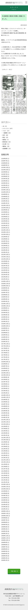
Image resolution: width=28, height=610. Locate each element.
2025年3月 (4, 183)
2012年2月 (4, 455)
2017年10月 (4, 346)
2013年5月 (4, 431)
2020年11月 (4, 283)
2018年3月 (4, 337)
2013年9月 (4, 426)
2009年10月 (4, 516)
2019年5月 (4, 312)
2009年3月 (4, 529)
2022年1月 (4, 252)
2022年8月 (4, 239)
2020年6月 (4, 295)
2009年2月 (4, 531)
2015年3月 (4, 391)
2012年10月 (4, 440)
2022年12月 (4, 230)
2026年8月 (4, 158)
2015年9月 (4, 377)
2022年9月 (4, 237)
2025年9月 (4, 172)
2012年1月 (4, 457)
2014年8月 (4, 402)
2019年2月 (4, 319)
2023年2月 (4, 225)
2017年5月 (4, 355)
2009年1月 (4, 533)
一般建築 (4, 133)
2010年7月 (4, 495)
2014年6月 (4, 406)
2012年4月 (4, 451)
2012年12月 (4, 437)
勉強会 (4, 140)
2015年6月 (4, 384)
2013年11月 (4, 422)
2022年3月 (4, 248)
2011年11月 (4, 462)
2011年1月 (4, 482)
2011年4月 (4, 475)
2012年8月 (4, 442)
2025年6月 (4, 176)
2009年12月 (4, 511)
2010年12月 (4, 484)
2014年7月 (4, 404)
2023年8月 (4, 212)
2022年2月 (4, 250)
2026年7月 (4, 161)
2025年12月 (4, 167)
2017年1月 (4, 359)
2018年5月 (4, 335)
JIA (3, 126)
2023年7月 (4, 214)
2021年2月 (4, 277)
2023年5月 (4, 219)
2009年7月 (4, 520)
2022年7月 (4, 241)
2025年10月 (4, 170)
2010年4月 (4, 502)
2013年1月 (4, 435)
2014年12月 (4, 395)
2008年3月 (4, 556)
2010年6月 (4, 498)
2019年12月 (4, 303)
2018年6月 (4, 332)
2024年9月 (4, 194)
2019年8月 (4, 308)
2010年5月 (4, 500)
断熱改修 (4, 142)
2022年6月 (4, 243)
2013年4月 (4, 433)
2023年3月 (4, 223)
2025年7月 (4, 174)
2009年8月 (4, 518)
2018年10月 (4, 326)
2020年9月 (4, 288)
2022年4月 (4, 245)
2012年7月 (4, 444)
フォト (4, 131)
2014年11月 (4, 397)
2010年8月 (4, 493)
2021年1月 (4, 279)
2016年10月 (4, 362)
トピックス (5, 128)
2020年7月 (4, 292)
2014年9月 (4, 399)
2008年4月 (4, 553)
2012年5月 (4, 449)
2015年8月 (4, 379)
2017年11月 (4, 344)
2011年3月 (4, 478)
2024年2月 (4, 201)
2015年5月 (4, 386)
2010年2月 (4, 507)
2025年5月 (4, 178)
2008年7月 (4, 547)
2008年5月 (4, 551)
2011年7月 (4, 469)
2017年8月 (4, 348)
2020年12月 (4, 281)
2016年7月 (4, 366)
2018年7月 (4, 330)
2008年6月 (4, 549)
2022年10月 (4, 234)
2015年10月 (4, 375)
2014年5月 (4, 408)
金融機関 (4, 148)
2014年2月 (4, 415)
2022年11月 (4, 232)
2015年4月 (4, 388)
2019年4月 (4, 315)
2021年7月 (4, 266)
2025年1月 (4, 187)
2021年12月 (4, 254)
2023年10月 (4, 208)
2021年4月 (4, 272)
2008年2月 (4, 558)
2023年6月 (4, 216)
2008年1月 (4, 560)
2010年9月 (4, 491)
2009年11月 (4, 513)
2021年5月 (4, 270)
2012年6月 (4, 446)
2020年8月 (4, 290)
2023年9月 (4, 210)
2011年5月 (4, 473)
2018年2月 (4, 339)
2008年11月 (4, 538)
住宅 (3, 135)
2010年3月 (4, 504)
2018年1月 (4, 341)
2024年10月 (4, 192)
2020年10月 (4, 286)
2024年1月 (4, 203)
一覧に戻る (13, 571)
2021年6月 (4, 268)
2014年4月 (4, 411)
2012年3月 (4, 453)
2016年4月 (4, 370)
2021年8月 (4, 263)
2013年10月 (4, 424)
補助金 (4, 146)
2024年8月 (4, 196)
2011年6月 (4, 471)
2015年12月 (4, 373)
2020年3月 (4, 301)
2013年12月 (4, 420)
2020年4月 (4, 299)
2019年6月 (4, 310)
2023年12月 (4, 205)
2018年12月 (4, 324)
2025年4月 (4, 181)
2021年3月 (4, 274)
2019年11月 (4, 306)
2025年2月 (4, 185)
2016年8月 (4, 364)
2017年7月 (4, 350)
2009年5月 (4, 524)
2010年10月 (4, 489)
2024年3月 (4, 199)
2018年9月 (4, 328)
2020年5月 (4, 297)
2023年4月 (4, 221)
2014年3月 (4, 413)
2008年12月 (4, 536)
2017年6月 (4, 353)
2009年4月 (4, 527)
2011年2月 (4, 480)
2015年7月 (4, 382)
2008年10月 (4, 540)
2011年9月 (4, 464)
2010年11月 (4, 486)
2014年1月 (4, 417)
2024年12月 (4, 190)
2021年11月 (4, 257)
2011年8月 (4, 466)
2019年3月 (4, 317)
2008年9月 (4, 542)
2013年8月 (4, 428)
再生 (3, 137)
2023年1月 (4, 228)
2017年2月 (4, 357)
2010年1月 (4, 509)
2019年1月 (4, 321)
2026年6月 (4, 163)
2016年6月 (4, 368)
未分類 (4, 144)
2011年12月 (4, 460)
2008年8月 (4, 545)
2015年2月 (4, 393)
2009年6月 (4, 522)
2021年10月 (4, 259)
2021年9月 (4, 261)
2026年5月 (4, 165)
